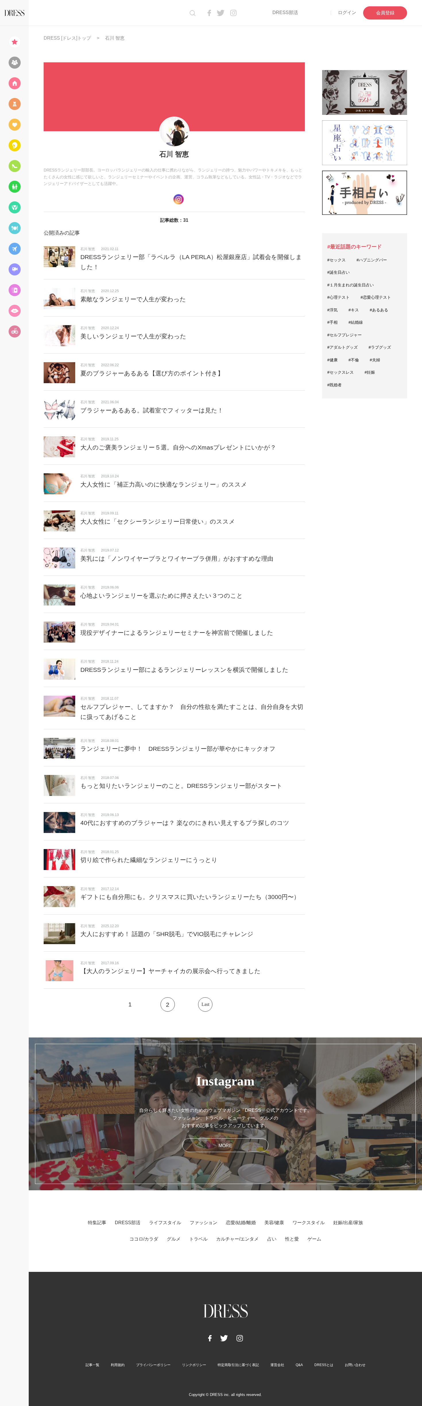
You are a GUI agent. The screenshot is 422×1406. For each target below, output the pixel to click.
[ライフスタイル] (14, 83)
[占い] (14, 290)
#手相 (332, 322)
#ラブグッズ (380, 347)
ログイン (347, 12)
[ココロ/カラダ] (14, 207)
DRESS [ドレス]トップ (67, 38)
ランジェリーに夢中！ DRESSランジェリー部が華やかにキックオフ (178, 748)
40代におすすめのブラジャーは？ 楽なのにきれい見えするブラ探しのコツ (184, 822)
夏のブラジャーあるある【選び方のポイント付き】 (152, 373)
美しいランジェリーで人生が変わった (133, 336)
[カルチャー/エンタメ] (14, 269)
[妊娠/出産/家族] (14, 186)
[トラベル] (14, 248)
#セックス (336, 260)
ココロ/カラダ (143, 1239)
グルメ (174, 1239)
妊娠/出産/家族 (348, 1222)
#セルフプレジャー (344, 335)
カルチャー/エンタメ (237, 1239)
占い (271, 1239)
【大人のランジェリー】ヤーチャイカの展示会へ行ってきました (170, 971)
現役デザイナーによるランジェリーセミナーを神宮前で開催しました (176, 632)
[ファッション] (14, 104)
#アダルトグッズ (342, 347)
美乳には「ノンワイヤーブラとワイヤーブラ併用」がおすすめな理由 (176, 558)
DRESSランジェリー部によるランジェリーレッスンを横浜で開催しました (184, 669)
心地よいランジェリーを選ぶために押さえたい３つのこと (161, 595)
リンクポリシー (194, 1365)
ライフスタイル (165, 1222)
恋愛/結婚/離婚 (241, 1222)
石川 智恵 (87, 249)
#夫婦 (375, 360)
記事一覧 (92, 1365)
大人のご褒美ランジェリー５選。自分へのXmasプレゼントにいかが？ (178, 447)
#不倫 (354, 360)
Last (205, 1004)
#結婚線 (356, 322)
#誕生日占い (338, 272)
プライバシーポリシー (153, 1365)
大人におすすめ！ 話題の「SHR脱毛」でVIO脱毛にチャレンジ (166, 934)
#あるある (379, 310)
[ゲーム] (14, 331)
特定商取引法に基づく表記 (238, 1365)
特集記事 (97, 1222)
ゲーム (314, 1239)
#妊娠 (370, 372)
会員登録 (385, 12)
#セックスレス (340, 372)
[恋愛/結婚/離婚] (14, 124)
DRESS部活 (285, 12)
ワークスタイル (309, 1222)
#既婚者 (334, 385)
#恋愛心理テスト (376, 297)
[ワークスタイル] (14, 166)
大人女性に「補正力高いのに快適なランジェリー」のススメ (163, 484)
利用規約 (118, 1365)
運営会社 (277, 1365)
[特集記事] (14, 42)
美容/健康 (274, 1222)
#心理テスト (338, 297)
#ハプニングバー (372, 260)
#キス (354, 310)
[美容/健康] (14, 145)
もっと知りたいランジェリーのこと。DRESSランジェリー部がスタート (181, 785)
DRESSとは (323, 1365)
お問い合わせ (355, 1365)
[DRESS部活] (14, 62)
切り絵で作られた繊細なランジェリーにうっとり (149, 860)
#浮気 (332, 310)
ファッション (203, 1222)
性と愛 (292, 1239)
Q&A (299, 1365)
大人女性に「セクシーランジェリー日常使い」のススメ (157, 521)
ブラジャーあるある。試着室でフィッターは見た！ (151, 410)
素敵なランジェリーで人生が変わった (133, 299)
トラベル (198, 1239)
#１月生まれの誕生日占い (350, 285)
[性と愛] (14, 310)
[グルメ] (14, 228)
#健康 (332, 360)
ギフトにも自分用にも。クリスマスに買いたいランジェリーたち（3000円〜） (190, 897)
